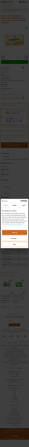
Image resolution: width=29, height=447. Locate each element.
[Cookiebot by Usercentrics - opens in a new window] (20, 201)
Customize (14, 238)
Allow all (14, 232)
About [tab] (23, 205)
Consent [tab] (5, 205)
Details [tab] (14, 205)
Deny (14, 244)
